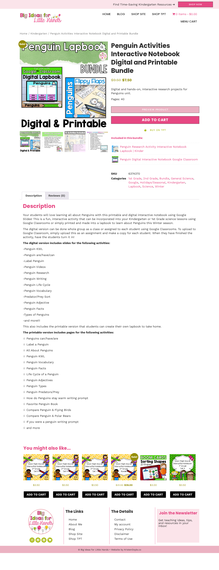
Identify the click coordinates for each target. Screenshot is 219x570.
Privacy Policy (123, 529)
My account (122, 524)
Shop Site (138, 14)
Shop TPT (159, 14)
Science (147, 186)
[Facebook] (38, 540)
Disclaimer (121, 534)
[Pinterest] (43, 540)
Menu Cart (189, 21)
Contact (120, 519)
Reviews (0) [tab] (56, 195)
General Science (182, 178)
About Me (75, 524)
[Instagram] (32, 540)
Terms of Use (123, 538)
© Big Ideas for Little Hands (93, 549)
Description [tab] (33, 195)
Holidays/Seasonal (153, 182)
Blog (121, 14)
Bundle (164, 178)
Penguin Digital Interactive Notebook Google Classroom (159, 159)
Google (133, 182)
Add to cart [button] (36, 494)
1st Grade (134, 178)
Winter (159, 186)
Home (106, 14)
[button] (102, 47)
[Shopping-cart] (49, 540)
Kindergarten (38, 33)
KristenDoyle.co (132, 549)
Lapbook (134, 186)
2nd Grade (150, 178)
